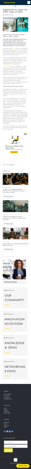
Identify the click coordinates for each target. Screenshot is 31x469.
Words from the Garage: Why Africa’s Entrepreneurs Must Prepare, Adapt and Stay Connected (14, 218)
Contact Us (7, 422)
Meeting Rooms (8, 399)
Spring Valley (7, 413)
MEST (14, 48)
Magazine (6, 425)
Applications (6, 66)
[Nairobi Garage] (9, 2)
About (5, 424)
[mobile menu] (28, 2)
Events (5, 427)
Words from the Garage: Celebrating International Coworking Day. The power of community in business (14, 191)
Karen (5, 408)
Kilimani (6, 409)
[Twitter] (7, 431)
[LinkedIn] (12, 431)
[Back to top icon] (15, 460)
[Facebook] (5, 431)
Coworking (7, 395)
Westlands (6, 411)
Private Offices (7, 394)
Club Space (7, 397)
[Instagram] (10, 431)
